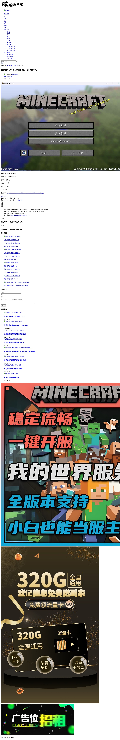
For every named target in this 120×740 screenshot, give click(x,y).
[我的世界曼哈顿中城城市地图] (13, 339)
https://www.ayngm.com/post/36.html (20, 215)
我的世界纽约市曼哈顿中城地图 (15, 334)
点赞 (2, 206)
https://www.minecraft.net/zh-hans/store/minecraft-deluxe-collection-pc (25, 193)
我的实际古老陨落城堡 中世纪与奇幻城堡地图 (19, 351)
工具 (8, 40)
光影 (8, 34)
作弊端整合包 (11, 50)
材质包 (9, 42)
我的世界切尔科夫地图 (11, 377)
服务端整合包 (11, 48)
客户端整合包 (11, 46)
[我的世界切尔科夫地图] (11, 373)
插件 (8, 31)
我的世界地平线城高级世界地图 (15, 360)
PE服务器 (10, 56)
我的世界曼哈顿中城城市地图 (14, 342)
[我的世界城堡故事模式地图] (12, 365)
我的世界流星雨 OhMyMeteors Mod (16, 325)
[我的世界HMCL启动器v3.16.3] (13, 313)
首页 (5, 27)
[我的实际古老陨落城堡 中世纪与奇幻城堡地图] (18, 347)
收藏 (2, 204)
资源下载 (6, 29)
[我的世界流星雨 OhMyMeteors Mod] (14, 321)
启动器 (9, 44)
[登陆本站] (3, 63)
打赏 (2, 202)
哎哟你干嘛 (15, 74)
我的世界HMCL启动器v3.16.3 (14, 316)
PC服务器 (10, 54)
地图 (8, 36)
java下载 (9, 58)
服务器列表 (7, 52)
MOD (8, 33)
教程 (8, 38)
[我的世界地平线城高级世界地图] (14, 356)
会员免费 (3, 196)
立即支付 (20, 200)
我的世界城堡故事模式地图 (13, 369)
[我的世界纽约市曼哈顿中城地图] (14, 330)
